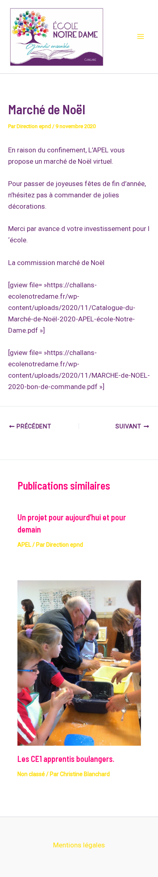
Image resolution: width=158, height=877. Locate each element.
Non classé (31, 774)
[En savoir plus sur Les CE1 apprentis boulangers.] (79, 662)
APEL (24, 544)
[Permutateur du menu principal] (141, 37)
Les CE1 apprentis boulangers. (65, 759)
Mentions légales (79, 845)
